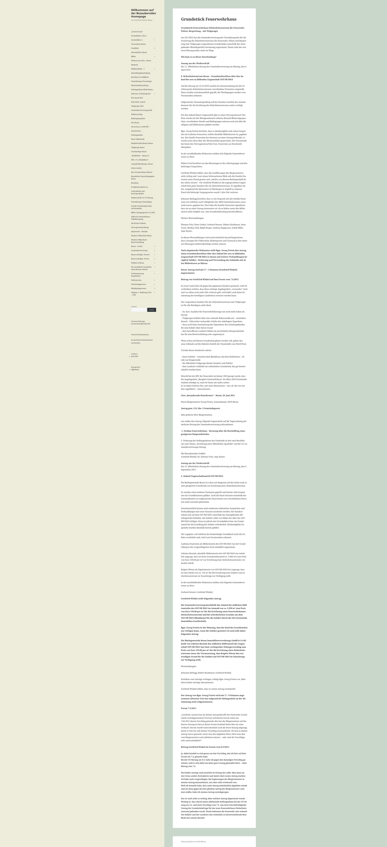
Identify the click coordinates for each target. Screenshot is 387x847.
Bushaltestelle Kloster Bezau (142, 143)
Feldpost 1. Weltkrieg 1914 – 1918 (141, 293)
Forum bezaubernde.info (140, 324)
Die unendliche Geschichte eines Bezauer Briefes (141, 268)
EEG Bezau (135, 122)
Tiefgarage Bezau (138, 147)
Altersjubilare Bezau (139, 52)
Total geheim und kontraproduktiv (138, 192)
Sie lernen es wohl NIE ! (140, 127)
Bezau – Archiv (137, 246)
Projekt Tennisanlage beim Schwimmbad (141, 207)
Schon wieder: (136, 168)
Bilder (133, 56)
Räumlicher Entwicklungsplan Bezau (142, 177)
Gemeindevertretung (139, 250)
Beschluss (134, 183)
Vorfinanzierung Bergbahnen (137, 274)
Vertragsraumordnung (140, 227)
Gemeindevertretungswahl (141, 110)
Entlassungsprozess (138, 284)
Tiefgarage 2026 (137, 106)
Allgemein (135, 369)
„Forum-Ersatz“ (137, 32)
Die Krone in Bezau (138, 223)
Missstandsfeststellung (139, 85)
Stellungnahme (137, 135)
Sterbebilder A (137, 40)
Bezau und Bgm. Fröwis (140, 259)
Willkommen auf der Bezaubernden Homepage (143, 13)
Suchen (134, 306)
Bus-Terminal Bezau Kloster (141, 172)
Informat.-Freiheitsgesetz (141, 94)
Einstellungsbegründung (140, 73)
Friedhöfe (135, 48)
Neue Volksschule (138, 139)
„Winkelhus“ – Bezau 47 (140, 156)
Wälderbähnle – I (137, 69)
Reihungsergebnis (138, 118)
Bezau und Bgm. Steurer (140, 254)
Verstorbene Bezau (138, 44)
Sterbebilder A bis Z (138, 36)
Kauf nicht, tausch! (138, 102)
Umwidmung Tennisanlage (141, 202)
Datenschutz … (137, 131)
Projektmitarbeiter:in (139, 187)
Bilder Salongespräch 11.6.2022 (143, 212)
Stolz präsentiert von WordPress (193, 841)
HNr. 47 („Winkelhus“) (139, 160)
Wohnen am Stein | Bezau (141, 60)
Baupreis (134, 65)
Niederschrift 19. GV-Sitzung (142, 198)
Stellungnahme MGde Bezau (142, 89)
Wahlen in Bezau (137, 263)
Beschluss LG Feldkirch (140, 77)
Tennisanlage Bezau (138, 151)
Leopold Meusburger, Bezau (142, 164)
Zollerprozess (136, 280)
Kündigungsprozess (138, 288)
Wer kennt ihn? (137, 98)
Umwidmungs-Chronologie (141, 81)
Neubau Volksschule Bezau (141, 236)
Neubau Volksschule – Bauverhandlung (139, 241)
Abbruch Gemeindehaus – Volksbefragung (141, 218)
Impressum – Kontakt (139, 231)
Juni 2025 (134, 356)
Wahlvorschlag (137, 114)
